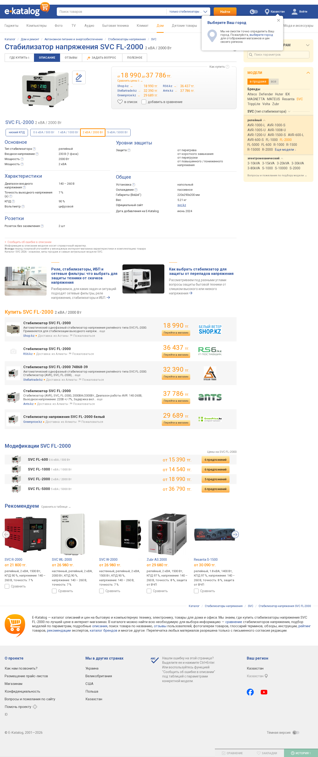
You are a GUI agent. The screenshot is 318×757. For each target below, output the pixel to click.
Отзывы (71, 57)
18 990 (176, 325)
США (89, 684)
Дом (160, 25)
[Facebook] (250, 692)
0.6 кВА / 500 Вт (43, 132)
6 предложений (216, 459)
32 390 (176, 369)
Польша (91, 691)
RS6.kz (28, 354)
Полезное (134, 57)
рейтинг (304, 626)
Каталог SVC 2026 (16, 251)
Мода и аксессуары (298, 25)
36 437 (176, 347)
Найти (225, 11)
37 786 (176, 393)
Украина (91, 668)
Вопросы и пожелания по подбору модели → (277, 175)
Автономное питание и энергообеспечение (73, 39)
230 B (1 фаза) (68, 154)
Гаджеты (11, 25)
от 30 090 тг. (205, 565)
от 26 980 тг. (63, 565)
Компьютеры (37, 25)
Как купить (217, 66)
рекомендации (59, 630)
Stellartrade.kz (33, 379)
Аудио (89, 25)
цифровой (66, 206)
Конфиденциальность (22, 691)
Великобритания (98, 676)
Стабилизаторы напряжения (127, 39)
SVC (153, 39)
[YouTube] (264, 692)
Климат (143, 25)
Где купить (19, 57)
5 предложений (216, 479)
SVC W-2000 (108, 559)
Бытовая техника (115, 25)
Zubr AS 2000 (157, 559)
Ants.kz (28, 404)
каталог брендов (103, 630)
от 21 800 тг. (16, 565)
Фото (59, 25)
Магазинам (13, 684)
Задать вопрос (104, 57)
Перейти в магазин (176, 332)
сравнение (233, 622)
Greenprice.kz (32, 422)
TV (73, 25)
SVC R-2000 (13, 559)
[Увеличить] (45, 89)
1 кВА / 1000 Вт (68, 132)
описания (99, 626)
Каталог (10, 39)
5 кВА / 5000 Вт (117, 132)
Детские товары (184, 25)
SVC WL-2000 (62, 559)
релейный (66, 148)
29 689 (176, 415)
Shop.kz (28, 335)
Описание (47, 57)
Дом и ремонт (30, 39)
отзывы (160, 626)
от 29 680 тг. (158, 565)
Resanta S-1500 (206, 559)
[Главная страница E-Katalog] (27, 12)
